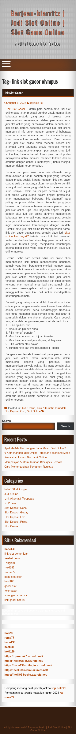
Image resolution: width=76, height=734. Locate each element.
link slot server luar (16, 553)
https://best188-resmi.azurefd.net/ (26, 670)
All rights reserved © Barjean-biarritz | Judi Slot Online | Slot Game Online (38, 729)
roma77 (9, 637)
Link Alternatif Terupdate (51, 408)
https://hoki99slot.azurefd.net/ (23, 660)
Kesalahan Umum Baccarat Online (25, 457)
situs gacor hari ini (15, 595)
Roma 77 (9, 572)
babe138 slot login (15, 489)
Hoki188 (9, 567)
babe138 (9, 642)
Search (6, 420)
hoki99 (8, 633)
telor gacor (10, 590)
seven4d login (10, 613)
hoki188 (9, 651)
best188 (9, 581)
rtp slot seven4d (55, 610)
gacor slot (10, 586)
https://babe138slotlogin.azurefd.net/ (28, 665)
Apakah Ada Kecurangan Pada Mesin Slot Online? (35, 448)
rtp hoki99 (58, 688)
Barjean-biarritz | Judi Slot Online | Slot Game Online (38, 22)
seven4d (7, 610)
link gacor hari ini (14, 599)
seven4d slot (36, 610)
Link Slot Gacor (13, 92)
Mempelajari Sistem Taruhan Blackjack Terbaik (33, 462)
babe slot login (13, 576)
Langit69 (9, 562)
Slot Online (34, 411)
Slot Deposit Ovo (14, 411)
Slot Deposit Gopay (16, 512)
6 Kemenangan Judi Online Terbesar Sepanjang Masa (37, 452)
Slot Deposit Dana (15, 507)
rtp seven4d (21, 610)
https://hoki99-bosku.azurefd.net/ (25, 674)
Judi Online (28, 408)
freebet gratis (12, 558)
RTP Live (10, 503)
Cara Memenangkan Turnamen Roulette (28, 466)
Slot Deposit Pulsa (15, 521)
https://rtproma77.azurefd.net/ (23, 656)
